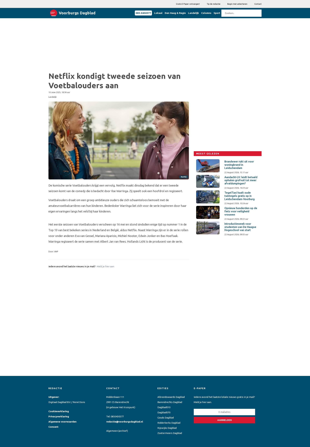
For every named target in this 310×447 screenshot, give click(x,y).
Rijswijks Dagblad (167, 428)
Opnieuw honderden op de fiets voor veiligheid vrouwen (240, 211)
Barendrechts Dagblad (169, 402)
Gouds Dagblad (165, 417)
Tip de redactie (213, 4)
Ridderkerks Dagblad (168, 422)
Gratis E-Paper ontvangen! (188, 4)
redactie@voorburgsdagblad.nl (124, 421)
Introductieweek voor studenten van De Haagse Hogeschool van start (240, 227)
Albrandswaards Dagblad (171, 397)
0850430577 (117, 416)
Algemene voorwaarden (62, 421)
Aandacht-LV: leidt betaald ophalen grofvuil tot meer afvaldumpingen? (240, 180)
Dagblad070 (163, 412)
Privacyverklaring (58, 416)
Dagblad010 (163, 407)
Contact (258, 4)
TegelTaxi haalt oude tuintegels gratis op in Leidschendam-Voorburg (239, 196)
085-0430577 (143, 13)
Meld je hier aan (105, 266)
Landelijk (193, 13)
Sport (217, 13)
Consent (53, 426)
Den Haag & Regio (175, 13)
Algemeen (112, 430)
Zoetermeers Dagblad (169, 433)
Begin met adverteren (237, 4)
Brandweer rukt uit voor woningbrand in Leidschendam (239, 164)
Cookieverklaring (58, 411)
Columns (206, 13)
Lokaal (158, 13)
